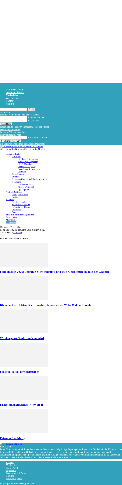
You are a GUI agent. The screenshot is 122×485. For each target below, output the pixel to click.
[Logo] (11, 149)
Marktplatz (10, 220)
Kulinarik (10, 199)
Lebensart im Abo (15, 92)
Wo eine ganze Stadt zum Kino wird (22, 338)
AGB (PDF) (12, 468)
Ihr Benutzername (36, 117)
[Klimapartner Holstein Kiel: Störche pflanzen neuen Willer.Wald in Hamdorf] (24, 299)
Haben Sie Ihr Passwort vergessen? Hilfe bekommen (24, 126)
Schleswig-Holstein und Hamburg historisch (30, 179)
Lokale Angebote (14, 478)
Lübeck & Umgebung (27, 167)
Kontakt (10, 101)
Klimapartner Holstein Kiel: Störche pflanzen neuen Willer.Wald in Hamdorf (47, 305)
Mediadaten (12, 95)
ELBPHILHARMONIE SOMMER (21, 404)
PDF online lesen (15, 89)
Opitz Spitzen (23, 189)
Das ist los (16, 156)
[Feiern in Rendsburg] (24, 432)
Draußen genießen (19, 202)
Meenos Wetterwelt (26, 187)
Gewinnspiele (11, 217)
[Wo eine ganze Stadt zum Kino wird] (24, 332)
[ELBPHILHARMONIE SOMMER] (24, 399)
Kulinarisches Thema (21, 207)
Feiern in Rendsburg (12, 438)
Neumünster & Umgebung (29, 169)
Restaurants (16, 210)
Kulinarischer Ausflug (21, 205)
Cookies (10, 476)
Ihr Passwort (33, 120)
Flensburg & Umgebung (28, 159)
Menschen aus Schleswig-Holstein (20, 215)
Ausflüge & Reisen (14, 192)
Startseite (17, 232)
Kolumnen (16, 182)
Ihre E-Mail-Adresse (37, 137)
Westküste (22, 172)
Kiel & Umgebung (25, 164)
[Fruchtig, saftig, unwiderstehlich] (24, 366)
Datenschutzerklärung (10, 129)
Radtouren (16, 197)
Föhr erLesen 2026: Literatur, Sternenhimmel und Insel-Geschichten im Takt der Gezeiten (54, 271)
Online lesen (11, 222)
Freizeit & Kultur (13, 154)
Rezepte (15, 212)
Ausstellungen (18, 174)
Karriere (10, 103)
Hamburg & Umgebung (28, 161)
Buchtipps (16, 177)
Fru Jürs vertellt (24, 184)
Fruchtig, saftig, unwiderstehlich (19, 371)
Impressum (11, 470)
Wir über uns (12, 98)
